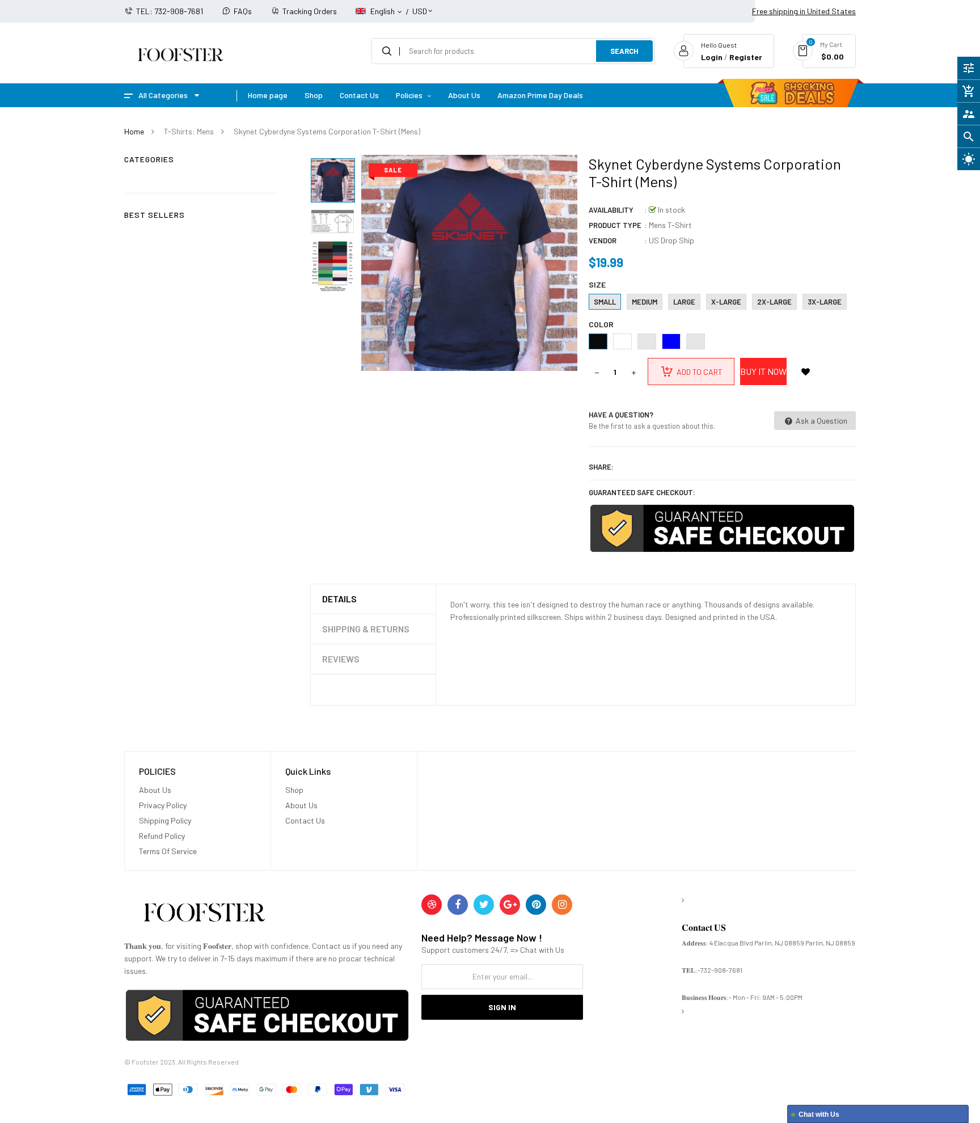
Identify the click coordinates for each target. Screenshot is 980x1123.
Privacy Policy (163, 805)
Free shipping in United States (804, 11)
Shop (294, 790)
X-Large (726, 301)
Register (745, 57)
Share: (601, 466)
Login (712, 57)
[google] (510, 904)
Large (684, 301)
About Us (155, 790)
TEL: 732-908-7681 (169, 11)
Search (624, 51)
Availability (611, 209)
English (383, 11)
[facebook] (457, 904)
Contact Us (305, 820)
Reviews (341, 658)
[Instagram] (562, 904)
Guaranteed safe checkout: (642, 492)
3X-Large (825, 301)
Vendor (602, 240)
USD (419, 6)
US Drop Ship (671, 240)
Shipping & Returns (365, 628)
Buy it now (763, 371)
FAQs (243, 11)
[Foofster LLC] (204, 914)
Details (339, 598)
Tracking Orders (309, 11)
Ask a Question (820, 420)
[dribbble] (431, 904)
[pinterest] (536, 904)
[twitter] (484, 904)
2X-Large (774, 301)
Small (605, 301)
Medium (644, 301)
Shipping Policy (165, 820)
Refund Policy (162, 836)
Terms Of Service (168, 851)
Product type (615, 225)
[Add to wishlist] (806, 371)
